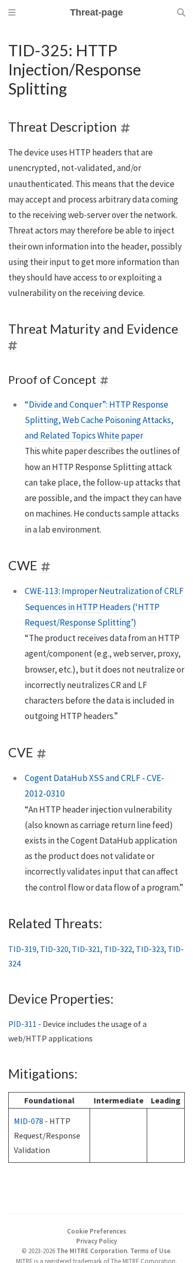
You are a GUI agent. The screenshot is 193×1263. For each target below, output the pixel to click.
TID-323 (150, 949)
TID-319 (22, 949)
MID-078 (28, 1121)
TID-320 (54, 949)
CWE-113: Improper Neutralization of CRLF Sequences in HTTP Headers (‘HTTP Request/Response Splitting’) (104, 606)
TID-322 (118, 949)
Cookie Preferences (96, 1231)
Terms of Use (150, 1250)
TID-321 (86, 949)
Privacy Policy (96, 1241)
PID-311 (22, 1024)
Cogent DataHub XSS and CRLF (83, 778)
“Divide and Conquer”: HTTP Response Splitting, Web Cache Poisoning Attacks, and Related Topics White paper (99, 420)
